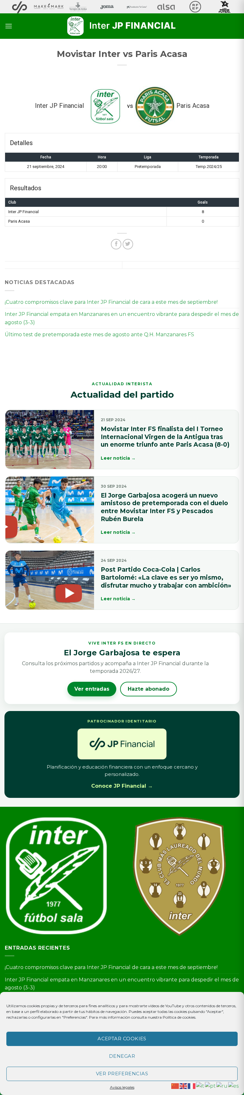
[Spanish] (233, 1086)
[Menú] (8, 26)
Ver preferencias (122, 1074)
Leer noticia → (118, 458)
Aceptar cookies (122, 1039)
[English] (184, 1086)
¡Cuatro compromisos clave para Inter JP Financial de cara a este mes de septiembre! (111, 302)
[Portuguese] (210, 1086)
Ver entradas (91, 689)
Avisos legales (122, 1087)
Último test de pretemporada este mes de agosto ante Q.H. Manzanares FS (99, 334)
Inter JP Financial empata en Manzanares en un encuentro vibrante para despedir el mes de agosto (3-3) (122, 318)
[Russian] (222, 1086)
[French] (192, 1086)
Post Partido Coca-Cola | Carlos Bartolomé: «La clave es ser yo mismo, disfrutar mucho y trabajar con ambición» (166, 577)
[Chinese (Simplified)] (175, 1086)
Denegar (122, 1056)
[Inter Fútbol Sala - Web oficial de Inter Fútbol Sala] (122, 26)
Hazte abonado (148, 689)
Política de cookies (179, 1017)
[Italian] (200, 1086)
